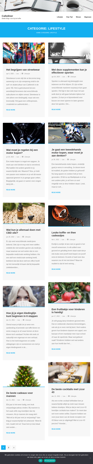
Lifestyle (27, 73)
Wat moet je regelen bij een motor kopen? (22, 151)
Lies (17, 73)
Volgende (14, 447)
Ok (41, 461)
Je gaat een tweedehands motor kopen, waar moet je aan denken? (67, 152)
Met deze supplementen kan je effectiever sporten (69, 71)
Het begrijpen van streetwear (23, 69)
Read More (10, 110)
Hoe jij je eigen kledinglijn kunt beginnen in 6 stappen (22, 314)
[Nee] (90, 458)
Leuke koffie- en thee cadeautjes (64, 234)
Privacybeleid (50, 461)
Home (38, 33)
